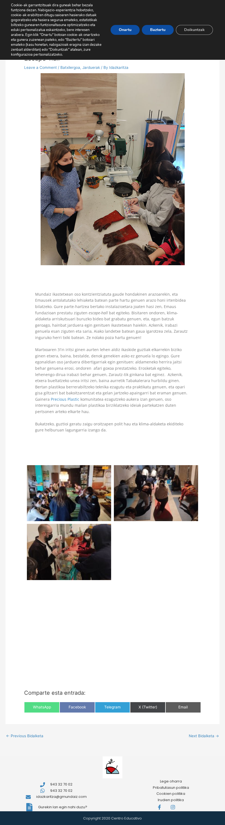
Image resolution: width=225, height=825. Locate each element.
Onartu (125, 29)
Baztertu (157, 29)
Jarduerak (91, 67)
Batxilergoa (70, 67)
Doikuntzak (194, 29)
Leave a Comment (40, 67)
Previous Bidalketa (24, 736)
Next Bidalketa (204, 736)
